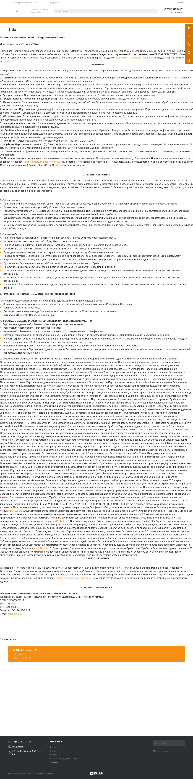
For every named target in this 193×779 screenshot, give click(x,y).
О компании (56, 741)
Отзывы (53, 755)
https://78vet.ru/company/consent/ (133, 57)
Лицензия (54, 762)
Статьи (53, 751)
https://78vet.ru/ (174, 77)
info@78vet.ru (55, 3)
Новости (54, 747)
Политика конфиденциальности (64, 759)
